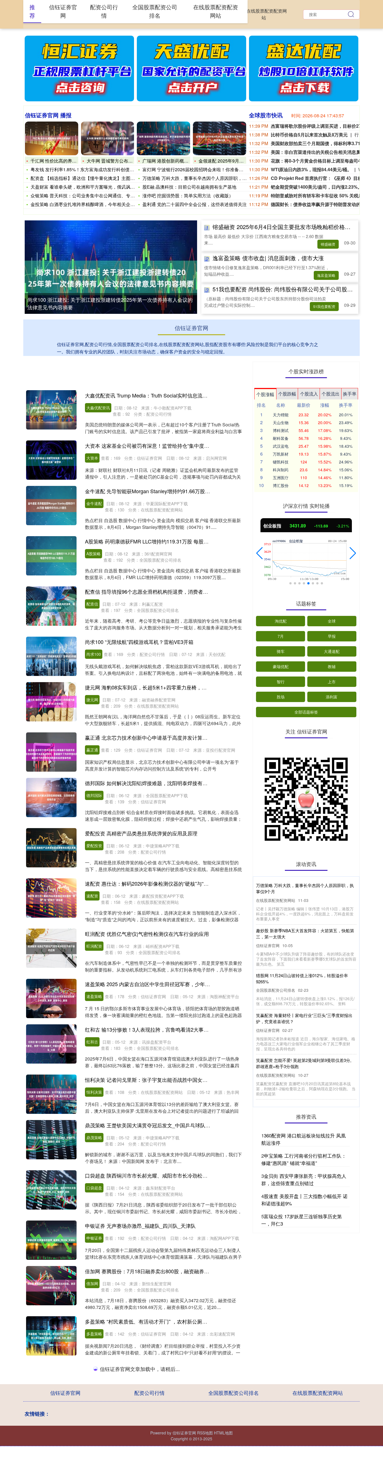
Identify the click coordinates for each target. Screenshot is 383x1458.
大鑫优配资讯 (98, 407)
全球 (332, 621)
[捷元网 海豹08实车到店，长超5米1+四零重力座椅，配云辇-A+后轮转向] (51, 701)
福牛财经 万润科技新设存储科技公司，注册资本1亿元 (145, 1366)
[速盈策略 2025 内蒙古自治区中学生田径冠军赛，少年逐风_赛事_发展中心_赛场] (51, 998)
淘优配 (281, 621)
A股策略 (93, 553)
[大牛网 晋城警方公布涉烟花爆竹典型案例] (107, 138)
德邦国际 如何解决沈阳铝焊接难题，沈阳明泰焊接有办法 (149, 783)
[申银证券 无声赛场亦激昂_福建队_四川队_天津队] (51, 1240)
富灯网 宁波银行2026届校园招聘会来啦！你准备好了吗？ (199, 169)
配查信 (92, 604)
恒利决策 (94, 1092)
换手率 (349, 393)
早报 (332, 636)
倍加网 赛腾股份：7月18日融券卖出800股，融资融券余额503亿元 (159, 1271)
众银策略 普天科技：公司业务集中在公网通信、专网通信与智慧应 (96, 195)
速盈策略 (94, 996)
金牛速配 (94, 503)
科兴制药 (281, 469)
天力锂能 (281, 414)
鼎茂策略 (94, 1137)
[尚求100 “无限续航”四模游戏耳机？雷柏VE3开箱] (51, 656)
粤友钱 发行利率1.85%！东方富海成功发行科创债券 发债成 (90, 169)
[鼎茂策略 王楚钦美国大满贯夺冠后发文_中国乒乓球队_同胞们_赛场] (51, 1139)
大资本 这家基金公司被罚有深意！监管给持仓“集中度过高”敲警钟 (158, 445)
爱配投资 (94, 845)
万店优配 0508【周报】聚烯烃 (284, 1060)
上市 (332, 681)
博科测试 (281, 430)
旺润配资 (94, 946)
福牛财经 (94, 1379)
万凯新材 (281, 454)
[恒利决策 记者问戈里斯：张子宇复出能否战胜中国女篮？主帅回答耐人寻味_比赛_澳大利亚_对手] (51, 1094)
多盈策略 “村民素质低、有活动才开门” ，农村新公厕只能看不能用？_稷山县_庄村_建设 (183, 1321)
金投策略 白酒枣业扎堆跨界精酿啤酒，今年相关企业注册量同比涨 (96, 204)
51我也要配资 (324, 306)
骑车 (281, 651)
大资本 (92, 458)
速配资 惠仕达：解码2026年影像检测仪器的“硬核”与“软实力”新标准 (160, 883)
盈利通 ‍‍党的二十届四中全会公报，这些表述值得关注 (194, 204)
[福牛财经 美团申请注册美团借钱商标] (51, 1431)
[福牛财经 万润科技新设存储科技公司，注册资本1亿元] (51, 1381)
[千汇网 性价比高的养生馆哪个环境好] (51, 138)
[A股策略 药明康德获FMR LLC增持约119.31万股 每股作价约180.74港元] (51, 555)
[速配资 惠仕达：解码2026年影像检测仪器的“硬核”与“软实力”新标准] (51, 898)
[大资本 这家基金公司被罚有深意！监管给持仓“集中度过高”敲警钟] (51, 460)
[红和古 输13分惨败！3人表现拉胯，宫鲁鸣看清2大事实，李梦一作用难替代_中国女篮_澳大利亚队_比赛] (51, 1044)
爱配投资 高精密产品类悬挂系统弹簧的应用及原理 (141, 833)
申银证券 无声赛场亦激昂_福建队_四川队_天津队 (140, 1225)
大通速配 (332, 651)
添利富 (332, 697)
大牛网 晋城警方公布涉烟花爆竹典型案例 (128, 160)
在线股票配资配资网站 (266, 14)
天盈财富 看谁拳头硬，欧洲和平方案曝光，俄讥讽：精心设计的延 (96, 187)
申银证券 (94, 1238)
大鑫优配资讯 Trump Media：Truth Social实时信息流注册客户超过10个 (164, 395)
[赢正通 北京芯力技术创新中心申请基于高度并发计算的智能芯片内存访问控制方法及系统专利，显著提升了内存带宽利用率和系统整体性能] (51, 752)
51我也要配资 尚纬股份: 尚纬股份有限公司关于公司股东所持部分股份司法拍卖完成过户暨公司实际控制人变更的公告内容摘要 (306, 1015)
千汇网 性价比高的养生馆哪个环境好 (67, 160)
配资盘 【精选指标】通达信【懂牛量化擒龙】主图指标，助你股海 (96, 178)
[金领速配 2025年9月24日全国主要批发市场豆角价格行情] (219, 138)
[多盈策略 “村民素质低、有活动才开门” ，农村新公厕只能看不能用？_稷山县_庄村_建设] (51, 1336)
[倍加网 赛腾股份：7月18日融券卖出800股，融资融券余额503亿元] (51, 1285)
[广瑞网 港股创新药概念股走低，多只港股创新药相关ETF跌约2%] (163, 138)
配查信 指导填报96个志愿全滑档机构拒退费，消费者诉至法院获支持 (161, 591)
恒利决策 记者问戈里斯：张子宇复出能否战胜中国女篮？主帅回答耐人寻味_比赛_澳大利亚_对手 (193, 1079)
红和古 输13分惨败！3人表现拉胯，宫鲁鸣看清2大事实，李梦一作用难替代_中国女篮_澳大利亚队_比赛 (201, 1029)
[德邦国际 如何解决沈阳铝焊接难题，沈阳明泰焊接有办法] (51, 797)
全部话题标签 (306, 712)
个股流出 (331, 393)
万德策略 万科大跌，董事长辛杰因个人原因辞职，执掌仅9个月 (204, 178)
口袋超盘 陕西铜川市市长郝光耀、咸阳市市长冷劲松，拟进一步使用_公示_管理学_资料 (183, 1175)
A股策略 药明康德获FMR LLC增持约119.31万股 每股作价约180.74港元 (164, 541)
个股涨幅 (265, 394)
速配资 (92, 896)
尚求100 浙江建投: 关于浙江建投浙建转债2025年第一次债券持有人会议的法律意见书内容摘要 (110, 303)
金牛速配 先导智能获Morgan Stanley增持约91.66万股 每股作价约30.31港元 (169, 491)
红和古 (92, 1042)
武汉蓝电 (281, 446)
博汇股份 (281, 485)
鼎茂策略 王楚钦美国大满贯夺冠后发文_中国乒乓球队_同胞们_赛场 (160, 1125)
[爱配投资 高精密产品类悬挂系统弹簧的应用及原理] (51, 847)
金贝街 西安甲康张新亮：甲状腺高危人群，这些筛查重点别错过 (303, 1179)
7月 (281, 636)
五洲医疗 (281, 477)
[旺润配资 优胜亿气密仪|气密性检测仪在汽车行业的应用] (51, 948)
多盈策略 (94, 1333)
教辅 (332, 666)
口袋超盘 (94, 1187)
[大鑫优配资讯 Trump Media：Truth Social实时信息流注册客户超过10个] (51, 409)
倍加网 (92, 1283)
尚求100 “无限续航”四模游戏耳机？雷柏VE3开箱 (139, 641)
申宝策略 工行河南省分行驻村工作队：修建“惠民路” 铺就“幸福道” (303, 1159)
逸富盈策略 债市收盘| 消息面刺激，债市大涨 (268, 258)
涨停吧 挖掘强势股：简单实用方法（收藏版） (187, 195)
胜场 (281, 697)
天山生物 (281, 422)
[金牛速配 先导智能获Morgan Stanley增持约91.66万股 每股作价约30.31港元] (51, 505)
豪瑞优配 (281, 666)
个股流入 (309, 393)
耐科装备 (281, 438)
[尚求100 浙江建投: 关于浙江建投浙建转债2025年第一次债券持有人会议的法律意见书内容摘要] (111, 277)
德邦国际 (94, 795)
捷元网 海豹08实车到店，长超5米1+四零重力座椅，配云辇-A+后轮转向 (165, 687)
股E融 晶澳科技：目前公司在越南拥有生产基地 (189, 187)
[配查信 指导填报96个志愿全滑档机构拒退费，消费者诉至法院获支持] (51, 606)
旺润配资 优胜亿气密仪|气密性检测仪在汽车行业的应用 (147, 933)
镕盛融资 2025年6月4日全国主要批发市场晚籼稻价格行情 (284, 227)
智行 (281, 681)
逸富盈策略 (326, 275)
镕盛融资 (328, 244)
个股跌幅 (287, 393)
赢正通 (92, 750)
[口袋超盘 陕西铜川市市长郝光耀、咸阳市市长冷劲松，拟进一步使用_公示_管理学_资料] (51, 1190)
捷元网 (92, 699)
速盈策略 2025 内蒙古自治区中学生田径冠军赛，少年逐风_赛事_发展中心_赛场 (174, 984)
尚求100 (93, 654)
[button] (259, 553)
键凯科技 (281, 462)
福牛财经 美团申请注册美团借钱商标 (126, 1417)
